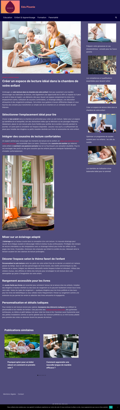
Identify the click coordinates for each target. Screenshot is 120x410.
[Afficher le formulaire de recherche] (116, 17)
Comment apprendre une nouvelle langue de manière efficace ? (58, 365)
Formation (42, 17)
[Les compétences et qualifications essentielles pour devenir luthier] (102, 65)
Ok (111, 407)
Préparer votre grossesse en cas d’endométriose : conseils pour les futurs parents (101, 49)
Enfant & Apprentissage (24, 17)
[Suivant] (75, 354)
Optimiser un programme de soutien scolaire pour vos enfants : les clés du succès (100, 139)
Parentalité (53, 17)
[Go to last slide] (7, 354)
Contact (21, 394)
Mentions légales (9, 394)
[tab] (37, 375)
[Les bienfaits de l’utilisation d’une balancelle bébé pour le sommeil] (102, 155)
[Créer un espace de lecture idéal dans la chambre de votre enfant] (102, 94)
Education (7, 17)
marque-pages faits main (55, 310)
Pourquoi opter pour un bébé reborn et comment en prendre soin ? (21, 365)
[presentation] (22, 346)
